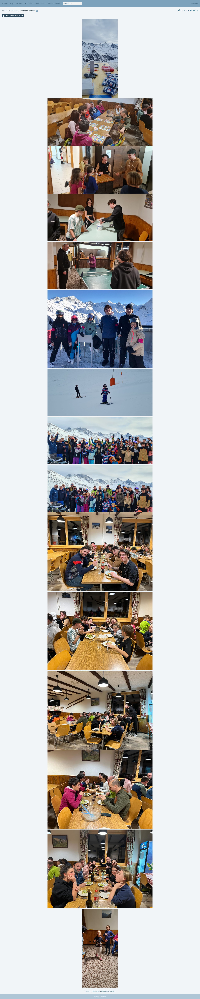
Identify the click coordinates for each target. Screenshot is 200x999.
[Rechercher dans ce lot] (179, 10)
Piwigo (104, 996)
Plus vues (28, 3)
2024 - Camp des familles (24, 10)
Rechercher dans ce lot (14, 16)
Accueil (4, 10)
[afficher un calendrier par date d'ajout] (194, 10)
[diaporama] (191, 10)
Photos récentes (54, 3)
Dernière (112, 991)
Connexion (194, 3)
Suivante (106, 991)
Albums (5, 3)
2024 (11, 10)
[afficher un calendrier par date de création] (197, 10)
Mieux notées (40, 3)
